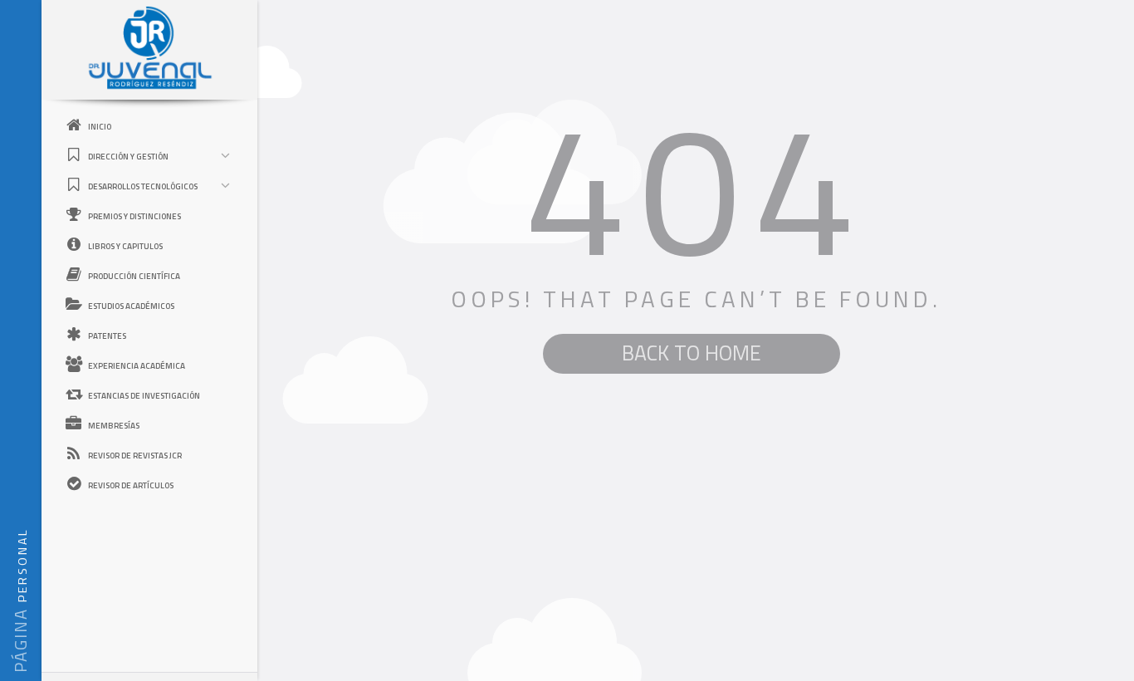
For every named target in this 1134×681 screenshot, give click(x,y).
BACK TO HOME (691, 353)
